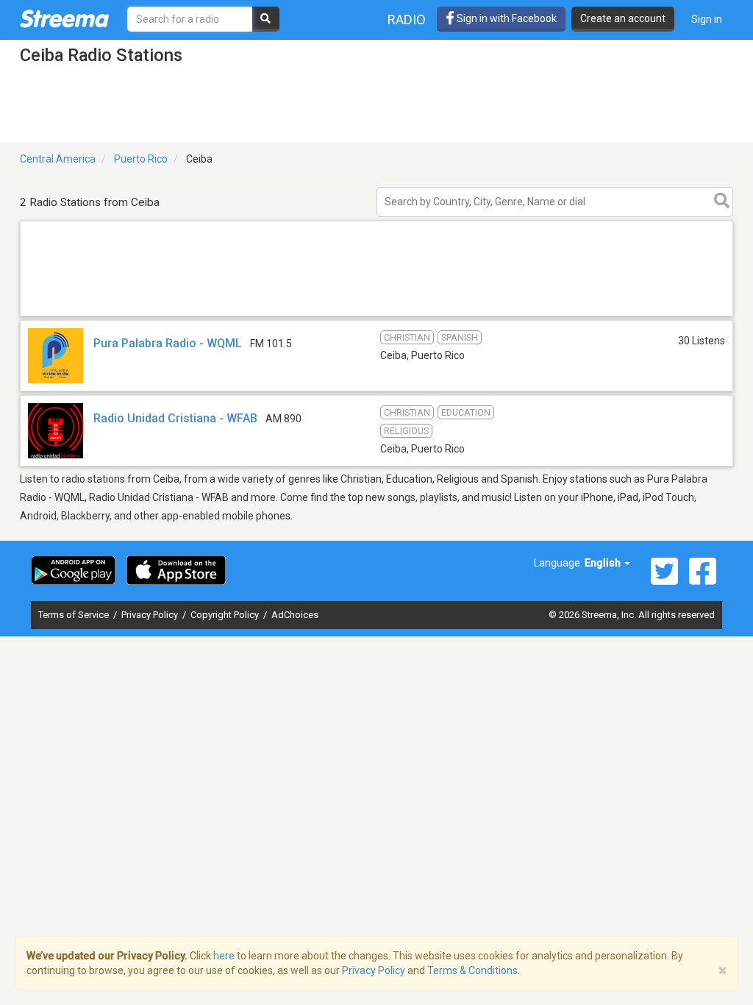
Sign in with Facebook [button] (505, 18)
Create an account (622, 18)
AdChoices (294, 614)
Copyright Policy (225, 614)
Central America (58, 159)
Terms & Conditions (472, 970)
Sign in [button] (706, 19)
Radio (407, 19)
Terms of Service (74, 614)
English (604, 563)
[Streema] (64, 18)
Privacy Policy (150, 614)
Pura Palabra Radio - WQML (167, 343)
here (224, 956)
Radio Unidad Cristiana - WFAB (175, 418)
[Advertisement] (376, 315)
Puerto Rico (141, 159)
